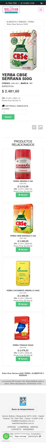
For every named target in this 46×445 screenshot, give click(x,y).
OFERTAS (11, 427)
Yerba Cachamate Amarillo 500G (23, 290)
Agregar (24, 194)
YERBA (31, 21)
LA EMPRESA (23, 427)
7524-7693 (12, 3)
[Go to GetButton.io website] (6, 441)
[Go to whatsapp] (6, 436)
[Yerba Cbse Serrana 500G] (23, 50)
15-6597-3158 (28, 3)
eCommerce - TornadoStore (30, 434)
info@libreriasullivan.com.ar (22, 421)
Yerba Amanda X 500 (23, 181)
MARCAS (34, 427)
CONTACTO (16, 429)
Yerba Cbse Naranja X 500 (23, 235)
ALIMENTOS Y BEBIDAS (16, 21)
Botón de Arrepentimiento (23, 409)
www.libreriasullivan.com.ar (23, 423)
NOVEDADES (28, 429)
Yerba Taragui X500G (23, 345)
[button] (41, 2)
